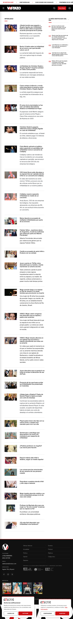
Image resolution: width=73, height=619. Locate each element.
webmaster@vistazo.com (9, 563)
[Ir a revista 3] (27, 588)
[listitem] (4, 574)
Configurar (48, 613)
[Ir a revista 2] (17, 588)
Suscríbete (62, 8)
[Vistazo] (14, 8)
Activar (25, 613)
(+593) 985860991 (7, 555)
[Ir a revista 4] (37, 588)
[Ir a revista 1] (7, 588)
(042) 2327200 (6, 558)
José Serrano (24, 2)
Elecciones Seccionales (44, 2)
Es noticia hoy (8, 2)
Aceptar (62, 613)
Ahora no (10, 613)
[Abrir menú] (3, 8)
